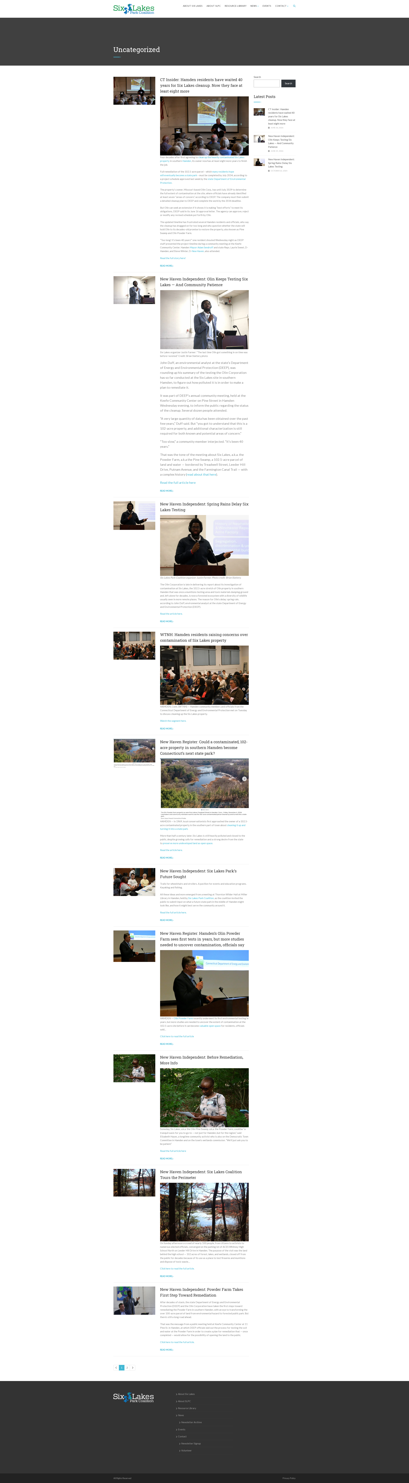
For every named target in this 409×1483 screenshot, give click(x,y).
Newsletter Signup (191, 1443)
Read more (166, 265)
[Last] (132, 1367)
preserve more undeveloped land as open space (187, 843)
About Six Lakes (193, 6)
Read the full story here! (173, 258)
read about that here (201, 474)
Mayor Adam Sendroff (201, 247)
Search (257, 76)
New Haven (198, 251)
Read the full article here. (173, 912)
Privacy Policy (289, 1478)
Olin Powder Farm (183, 1018)
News (254, 6)
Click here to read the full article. (177, 1268)
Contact (281, 6)
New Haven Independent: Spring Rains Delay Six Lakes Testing (281, 163)
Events (267, 6)
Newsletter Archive (191, 1422)
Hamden (186, 160)
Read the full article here (178, 482)
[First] (116, 1367)
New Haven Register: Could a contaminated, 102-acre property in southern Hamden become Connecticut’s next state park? (204, 747)
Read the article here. (171, 613)
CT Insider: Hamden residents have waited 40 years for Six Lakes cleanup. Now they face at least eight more (201, 85)
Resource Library (236, 6)
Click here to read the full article (177, 1036)
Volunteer (186, 1450)
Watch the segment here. (173, 720)
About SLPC (214, 6)
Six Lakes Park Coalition (201, 898)
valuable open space (210, 1025)
